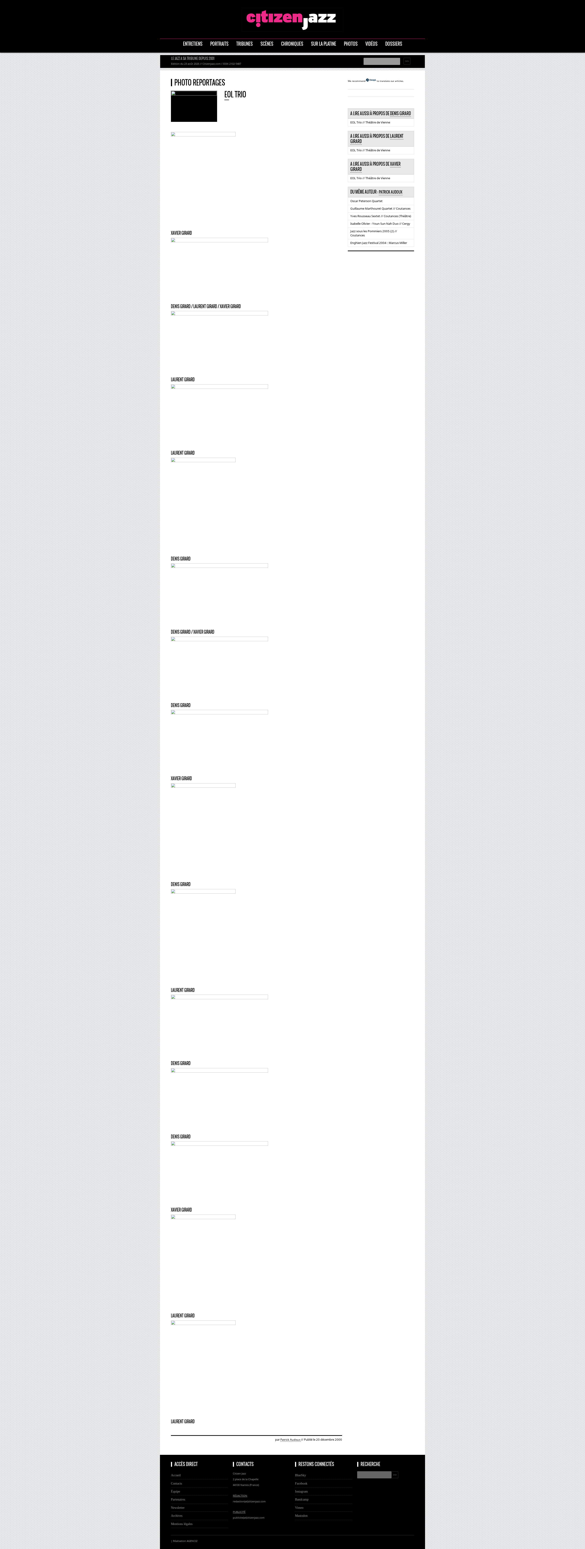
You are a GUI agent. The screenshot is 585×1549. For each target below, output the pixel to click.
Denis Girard (400, 113)
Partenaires (178, 1499)
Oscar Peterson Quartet (366, 201)
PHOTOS (351, 43)
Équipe (175, 1491)
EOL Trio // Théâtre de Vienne (370, 122)
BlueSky (300, 1475)
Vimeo (299, 1507)
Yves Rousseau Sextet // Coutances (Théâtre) (380, 216)
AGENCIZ (192, 1541)
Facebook (301, 1483)
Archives (176, 1515)
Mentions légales (181, 1524)
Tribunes (244, 43)
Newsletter (178, 1507)
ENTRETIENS (192, 43)
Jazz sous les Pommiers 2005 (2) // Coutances (373, 233)
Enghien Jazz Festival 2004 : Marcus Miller (378, 243)
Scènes (267, 43)
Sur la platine (323, 43)
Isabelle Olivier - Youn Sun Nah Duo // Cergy (380, 224)
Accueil (176, 1475)
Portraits (219, 43)
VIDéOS (371, 43)
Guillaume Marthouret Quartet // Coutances (380, 208)
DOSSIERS (393, 43)
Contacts (176, 1483)
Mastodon (301, 1515)
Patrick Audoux (290, 1439)
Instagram (301, 1491)
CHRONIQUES (292, 43)
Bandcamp (301, 1499)
